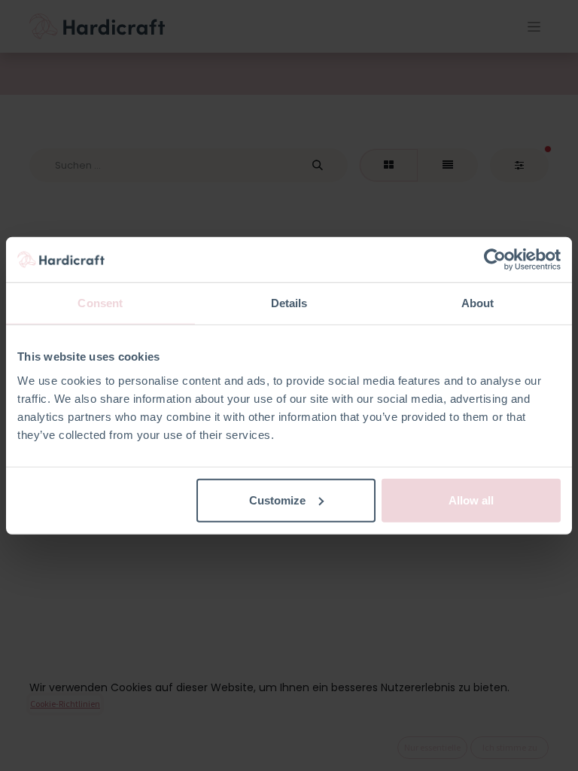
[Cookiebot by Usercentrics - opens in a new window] (495, 259)
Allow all (471, 499)
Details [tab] (289, 303)
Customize (277, 499)
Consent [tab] (100, 303)
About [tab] (477, 303)
